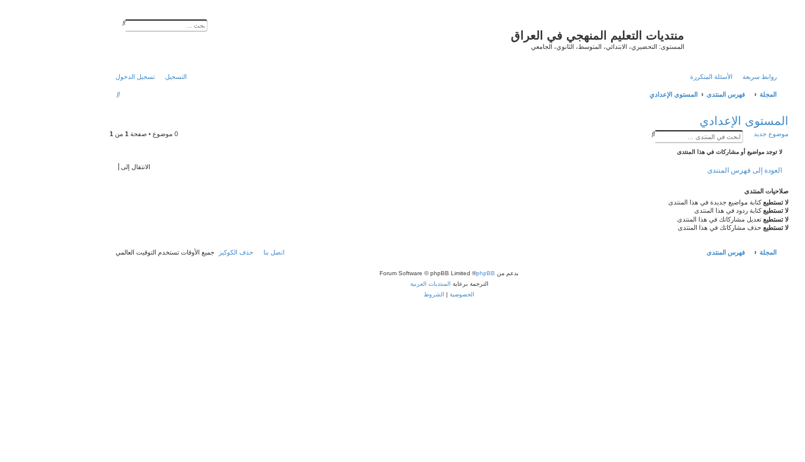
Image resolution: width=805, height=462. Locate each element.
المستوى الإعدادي (744, 120)
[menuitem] (714, 77)
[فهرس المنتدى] (735, 38)
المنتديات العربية (430, 283)
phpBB (485, 273)
